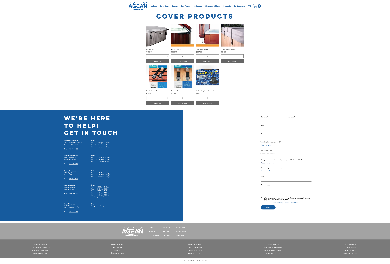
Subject (263, 176)
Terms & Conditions (292, 203)
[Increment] (167, 56)
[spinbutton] (157, 56)
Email (262, 125)
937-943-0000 (119, 253)
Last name (291, 117)
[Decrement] (148, 56)
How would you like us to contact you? (272, 168)
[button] (227, 6)
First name (264, 117)
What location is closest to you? (270, 142)
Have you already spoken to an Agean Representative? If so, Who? (281, 160)
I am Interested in (266, 150)
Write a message (266, 185)
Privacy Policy (278, 203)
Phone (262, 133)
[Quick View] (157, 35)
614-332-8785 (197, 253)
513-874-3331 (42, 253)
